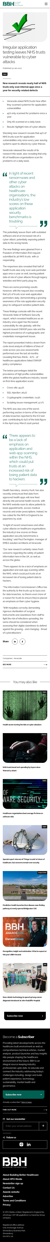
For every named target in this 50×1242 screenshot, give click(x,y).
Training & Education (40, 918)
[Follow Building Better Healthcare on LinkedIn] (28, 1145)
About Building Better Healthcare (21, 1175)
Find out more (9, 1110)
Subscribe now (15, 1016)
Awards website (11, 1192)
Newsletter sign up (13, 1183)
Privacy (7, 1204)
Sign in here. (26, 1102)
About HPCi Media (12, 1179)
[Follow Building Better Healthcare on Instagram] (21, 1145)
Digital (5, 74)
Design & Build (42, 872)
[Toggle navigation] (46, 4)
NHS (45, 964)
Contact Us (9, 1187)
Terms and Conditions (14, 1200)
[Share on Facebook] (22, 641)
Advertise (8, 1196)
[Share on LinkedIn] (15, 641)
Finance (44, 734)
